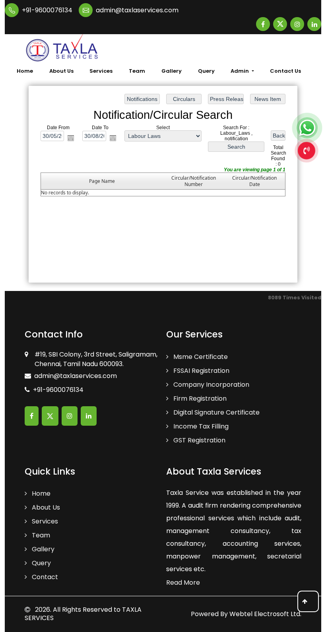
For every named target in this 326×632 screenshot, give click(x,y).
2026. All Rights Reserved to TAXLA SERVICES (83, 613)
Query (206, 71)
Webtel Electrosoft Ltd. (265, 613)
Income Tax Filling (200, 426)
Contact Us (285, 71)
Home (25, 71)
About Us (61, 71)
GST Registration (198, 440)
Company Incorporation (210, 384)
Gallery (171, 71)
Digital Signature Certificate (216, 412)
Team (137, 71)
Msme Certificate (200, 356)
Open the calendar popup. (70, 138)
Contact (44, 577)
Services (101, 71)
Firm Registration (199, 398)
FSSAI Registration (200, 370)
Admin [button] (240, 71)
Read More (183, 582)
